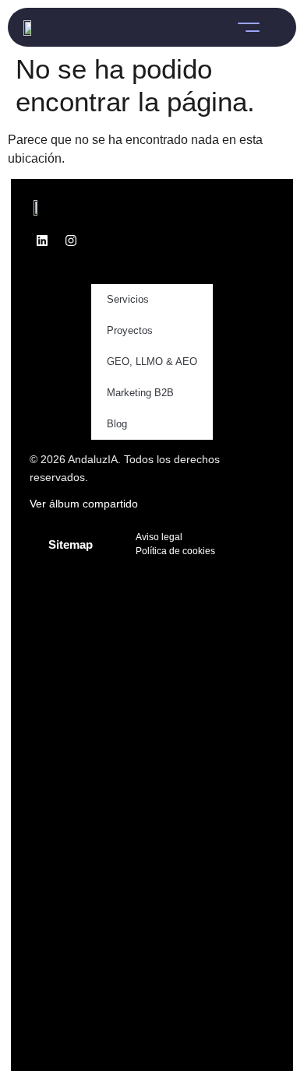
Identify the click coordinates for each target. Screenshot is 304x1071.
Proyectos (130, 330)
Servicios (128, 299)
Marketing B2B (140, 393)
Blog (117, 424)
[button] (248, 27)
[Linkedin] (42, 240)
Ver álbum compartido (84, 503)
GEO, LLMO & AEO (152, 361)
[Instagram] (70, 240)
